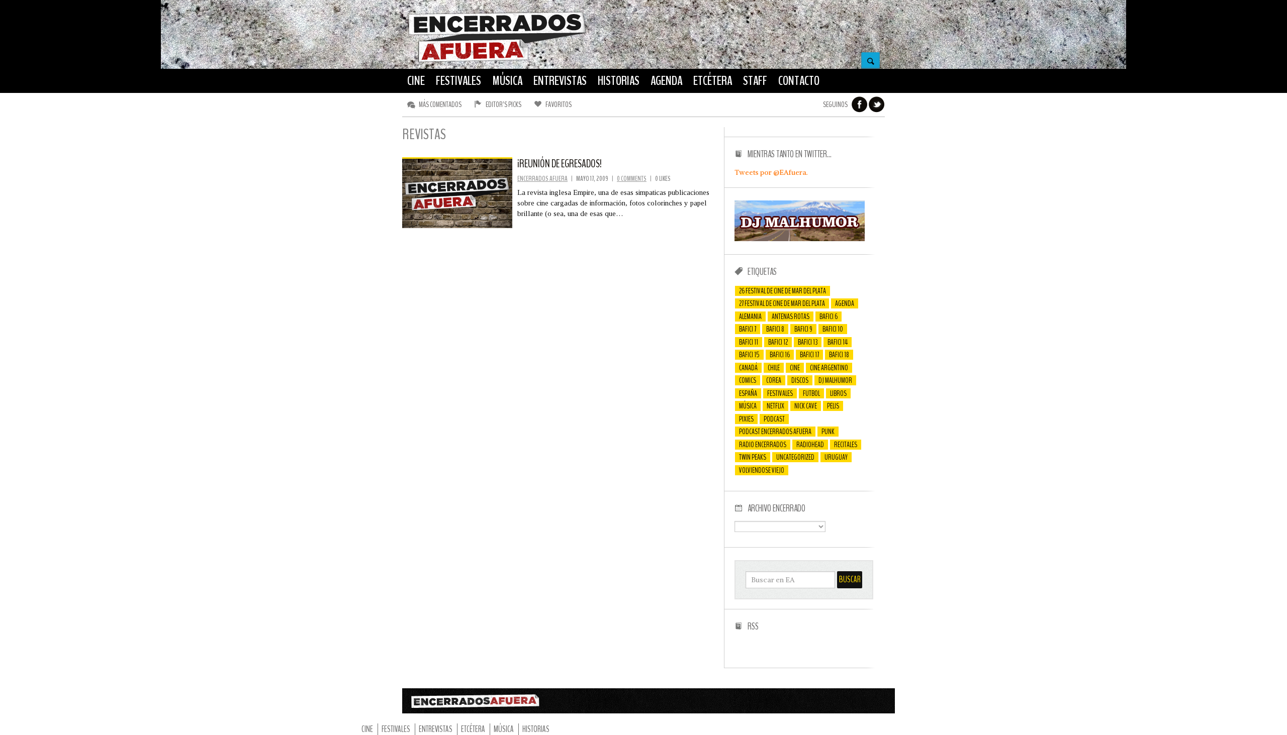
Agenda (844, 303)
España (748, 393)
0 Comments (632, 178)
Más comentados (440, 104)
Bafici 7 (747, 329)
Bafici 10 (832, 329)
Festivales (780, 393)
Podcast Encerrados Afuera (775, 432)
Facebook (860, 104)
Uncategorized (795, 457)
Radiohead (810, 445)
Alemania (750, 316)
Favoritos (558, 104)
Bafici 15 (749, 355)
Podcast (774, 419)
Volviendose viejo (761, 470)
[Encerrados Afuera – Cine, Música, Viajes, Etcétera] (497, 61)
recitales (845, 445)
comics (747, 380)
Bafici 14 (838, 342)
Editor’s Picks (503, 104)
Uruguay (836, 457)
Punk (828, 432)
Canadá (748, 368)
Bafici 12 (778, 342)
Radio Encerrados (762, 445)
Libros (838, 393)
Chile (774, 368)
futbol (811, 393)
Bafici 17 (809, 355)
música (748, 406)
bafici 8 (775, 329)
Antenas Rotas (790, 316)
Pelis (833, 406)
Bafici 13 (807, 342)
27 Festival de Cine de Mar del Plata (782, 303)
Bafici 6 (828, 316)
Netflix (775, 406)
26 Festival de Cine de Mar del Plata (782, 291)
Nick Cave (805, 406)
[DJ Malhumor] (799, 238)
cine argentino (829, 368)
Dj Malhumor (835, 380)
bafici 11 (748, 342)
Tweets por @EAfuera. (771, 172)
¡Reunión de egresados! (559, 163)
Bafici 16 (780, 355)
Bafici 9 (803, 329)
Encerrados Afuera (542, 178)
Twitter (877, 104)
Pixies (746, 419)
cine (795, 368)
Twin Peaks (752, 457)
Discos (799, 380)
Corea (773, 380)
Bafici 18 (839, 355)
